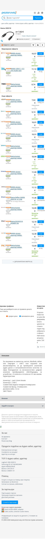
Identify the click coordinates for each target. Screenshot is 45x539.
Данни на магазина (8, 59)
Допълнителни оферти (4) (23, 261)
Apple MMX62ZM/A (8, 466)
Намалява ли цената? (24, 39)
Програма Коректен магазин (12, 495)
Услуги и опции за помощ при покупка (16, 480)
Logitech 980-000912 (9, 462)
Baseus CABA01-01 (8, 471)
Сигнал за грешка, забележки (12, 484)
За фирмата (6, 437)
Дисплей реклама (8, 497)
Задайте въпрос (8, 406)
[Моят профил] (42, 12)
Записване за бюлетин (10, 482)
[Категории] (34, 12)
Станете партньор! (10, 502)
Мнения (5, 398)
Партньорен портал (9, 493)
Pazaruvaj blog (7, 441)
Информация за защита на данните (15, 516)
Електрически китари (9, 450)
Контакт (4, 439)
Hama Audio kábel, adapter (14, 509)
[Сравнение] (38, 12)
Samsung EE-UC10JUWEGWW (12, 464)
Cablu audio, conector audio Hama (16, 511)
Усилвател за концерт (9, 452)
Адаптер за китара (8, 454)
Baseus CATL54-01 (8, 469)
